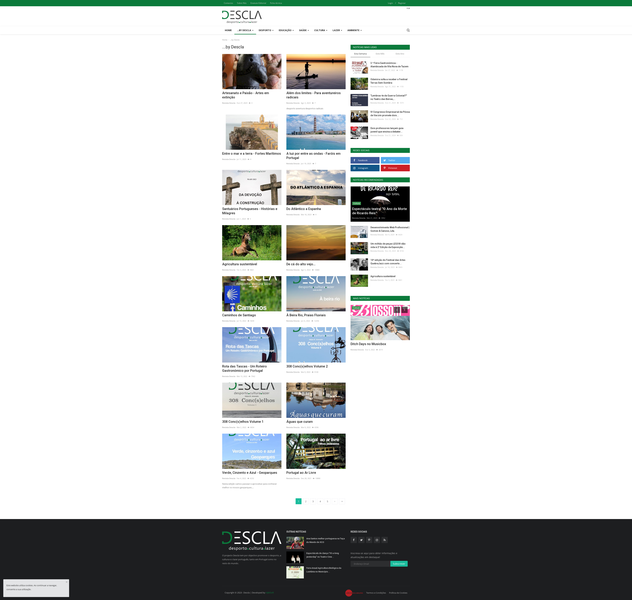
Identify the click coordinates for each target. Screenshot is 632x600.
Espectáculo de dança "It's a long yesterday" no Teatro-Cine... (322, 555)
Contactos (228, 3)
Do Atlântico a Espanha (303, 209)
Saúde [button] (303, 30)
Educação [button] (285, 30)
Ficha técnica (276, 3)
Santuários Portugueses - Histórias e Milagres (249, 211)
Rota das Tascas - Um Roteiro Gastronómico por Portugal (244, 368)
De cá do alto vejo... (301, 264)
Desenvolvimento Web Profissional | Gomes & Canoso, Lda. (389, 229)
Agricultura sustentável (239, 264)
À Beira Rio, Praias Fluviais (306, 315)
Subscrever (399, 563)
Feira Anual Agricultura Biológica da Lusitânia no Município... (323, 570)
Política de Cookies (398, 592)
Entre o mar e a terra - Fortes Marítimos (251, 154)
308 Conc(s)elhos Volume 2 (307, 366)
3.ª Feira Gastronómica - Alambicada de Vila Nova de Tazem (389, 65)
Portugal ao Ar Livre (301, 473)
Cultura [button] (320, 30)
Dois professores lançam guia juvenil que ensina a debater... (386, 130)
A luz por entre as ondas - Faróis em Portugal (313, 156)
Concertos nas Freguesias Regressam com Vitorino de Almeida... (379, 346)
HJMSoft (270, 592)
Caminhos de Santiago (239, 315)
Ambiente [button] (353, 30)
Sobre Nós (242, 3)
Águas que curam (299, 422)
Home (228, 30)
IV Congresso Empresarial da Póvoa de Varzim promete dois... (390, 114)
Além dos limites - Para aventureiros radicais (313, 95)
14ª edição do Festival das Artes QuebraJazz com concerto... (387, 262)
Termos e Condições (376, 592)
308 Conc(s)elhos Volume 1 (242, 422)
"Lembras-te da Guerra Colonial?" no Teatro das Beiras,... (388, 97)
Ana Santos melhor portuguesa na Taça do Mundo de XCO (325, 540)
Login (390, 3)
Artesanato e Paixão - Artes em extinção (245, 95)
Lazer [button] (337, 30)
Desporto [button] (265, 30)
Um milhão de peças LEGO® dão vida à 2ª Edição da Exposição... (388, 245)
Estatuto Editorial (258, 3)
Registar (402, 3)
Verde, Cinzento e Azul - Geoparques (249, 473)
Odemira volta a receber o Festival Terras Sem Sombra (389, 81)
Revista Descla (228, 103)
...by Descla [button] (244, 30)
